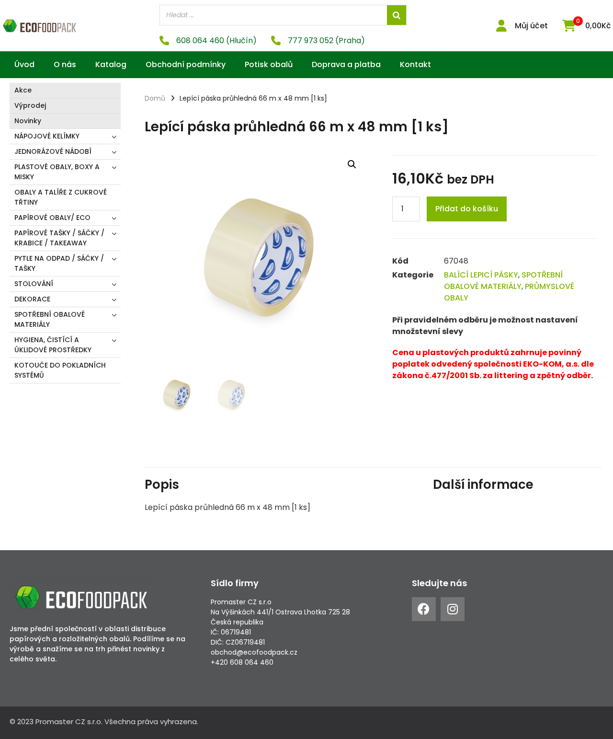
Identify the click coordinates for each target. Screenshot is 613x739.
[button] (352, 164)
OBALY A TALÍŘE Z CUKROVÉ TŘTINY (60, 197)
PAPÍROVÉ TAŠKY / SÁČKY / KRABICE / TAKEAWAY (59, 238)
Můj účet (531, 25)
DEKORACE (32, 299)
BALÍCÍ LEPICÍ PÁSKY (481, 274)
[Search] (396, 15)
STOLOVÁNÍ (33, 284)
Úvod (24, 64)
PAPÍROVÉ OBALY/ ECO (52, 217)
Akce (23, 90)
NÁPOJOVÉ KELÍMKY (46, 136)
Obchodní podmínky (186, 64)
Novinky (27, 121)
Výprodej (30, 105)
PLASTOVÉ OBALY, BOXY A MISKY (57, 172)
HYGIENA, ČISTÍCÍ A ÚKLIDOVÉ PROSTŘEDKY (52, 345)
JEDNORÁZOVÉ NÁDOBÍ (52, 151)
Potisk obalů (269, 64)
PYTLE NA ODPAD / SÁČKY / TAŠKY (59, 263)
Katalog (110, 64)
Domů (155, 98)
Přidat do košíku (466, 208)
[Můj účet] (502, 26)
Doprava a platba (346, 64)
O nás (65, 64)
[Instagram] (453, 609)
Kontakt (415, 64)
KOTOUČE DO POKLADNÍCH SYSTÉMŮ (60, 370)
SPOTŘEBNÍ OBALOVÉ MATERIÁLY (49, 319)
